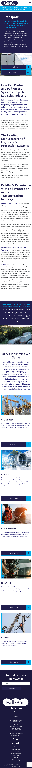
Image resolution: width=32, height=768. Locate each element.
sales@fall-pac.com (17, 733)
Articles (16, 716)
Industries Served (16, 753)
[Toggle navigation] (30, 3)
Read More (14, 444)
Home (16, 712)
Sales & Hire (16, 755)
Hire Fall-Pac (13, 72)
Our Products (16, 751)
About (16, 714)
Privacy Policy (16, 760)
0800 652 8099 (17, 735)
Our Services (16, 749)
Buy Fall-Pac (13, 67)
